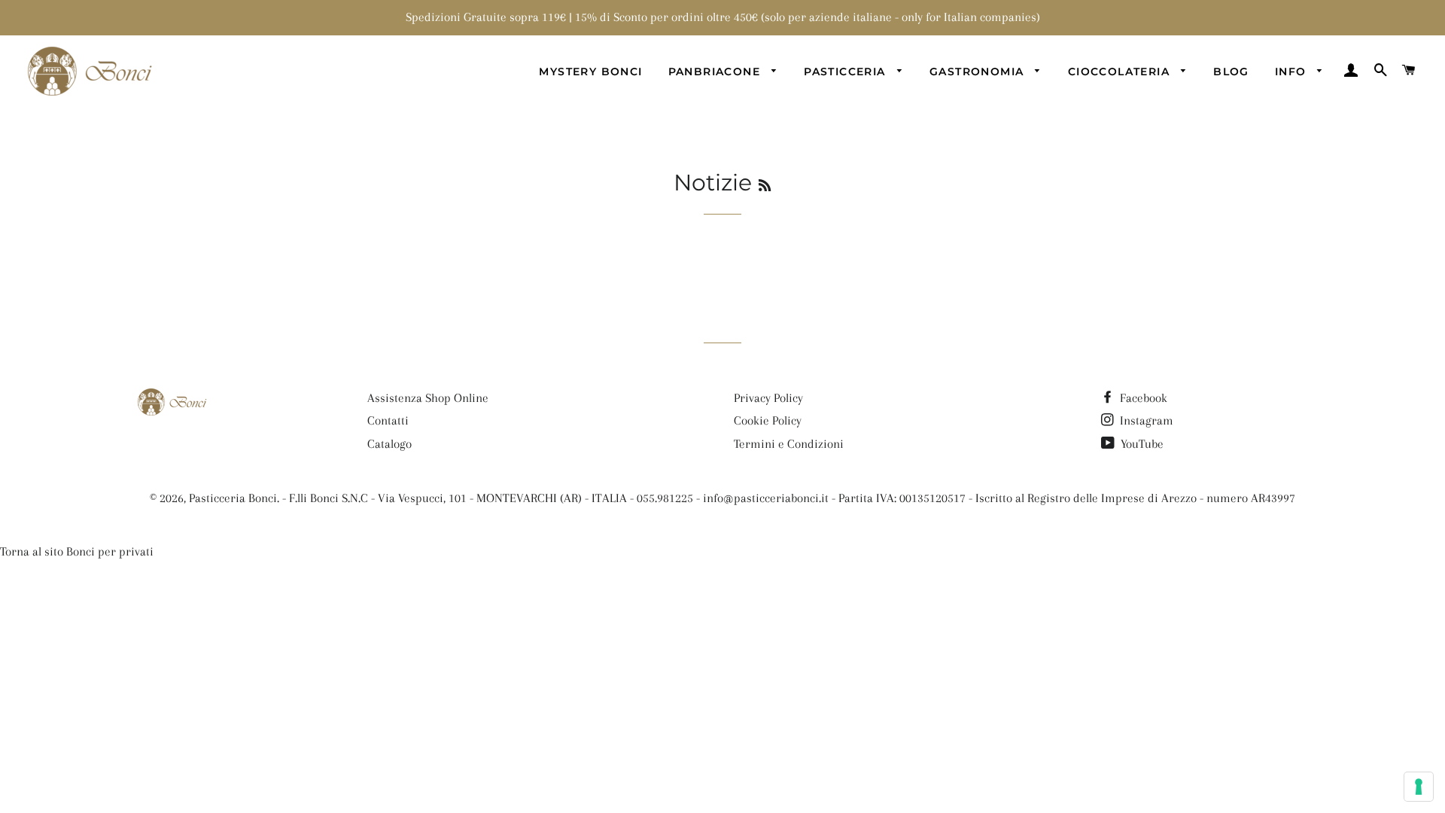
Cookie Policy (768, 420)
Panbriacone (716, 71)
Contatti (388, 420)
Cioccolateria (1121, 71)
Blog (1231, 71)
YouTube (1141, 444)
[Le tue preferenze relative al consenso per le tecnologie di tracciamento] (1418, 786)
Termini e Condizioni (789, 444)
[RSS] (764, 186)
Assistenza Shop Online (427, 398)
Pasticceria (847, 71)
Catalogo (389, 444)
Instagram (1145, 420)
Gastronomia (978, 71)
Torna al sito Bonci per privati (77, 551)
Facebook (1142, 398)
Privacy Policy (768, 398)
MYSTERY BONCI (590, 71)
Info (1292, 71)
